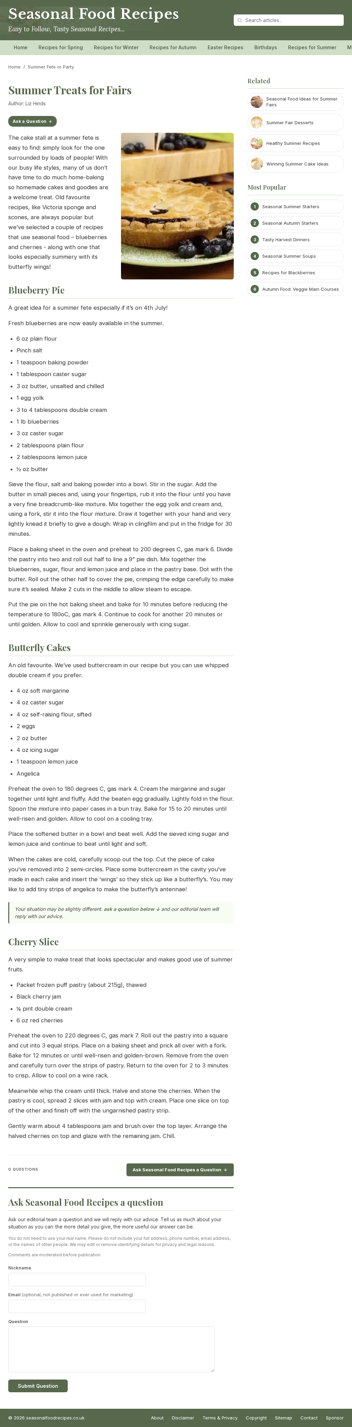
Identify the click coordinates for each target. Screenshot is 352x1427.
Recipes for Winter (116, 47)
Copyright (256, 1417)
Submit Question (38, 1386)
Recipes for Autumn (173, 47)
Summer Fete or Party (51, 67)
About (157, 1417)
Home (21, 47)
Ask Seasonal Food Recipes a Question (177, 1169)
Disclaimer (183, 1417)
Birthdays (265, 47)
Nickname (19, 1267)
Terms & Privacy (220, 1417)
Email (70, 1294)
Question (18, 1321)
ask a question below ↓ (132, 909)
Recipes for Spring (60, 47)
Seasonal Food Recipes (93, 14)
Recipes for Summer (312, 47)
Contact (309, 1417)
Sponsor (335, 1417)
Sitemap (283, 1417)
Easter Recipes (225, 47)
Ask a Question (29, 121)
